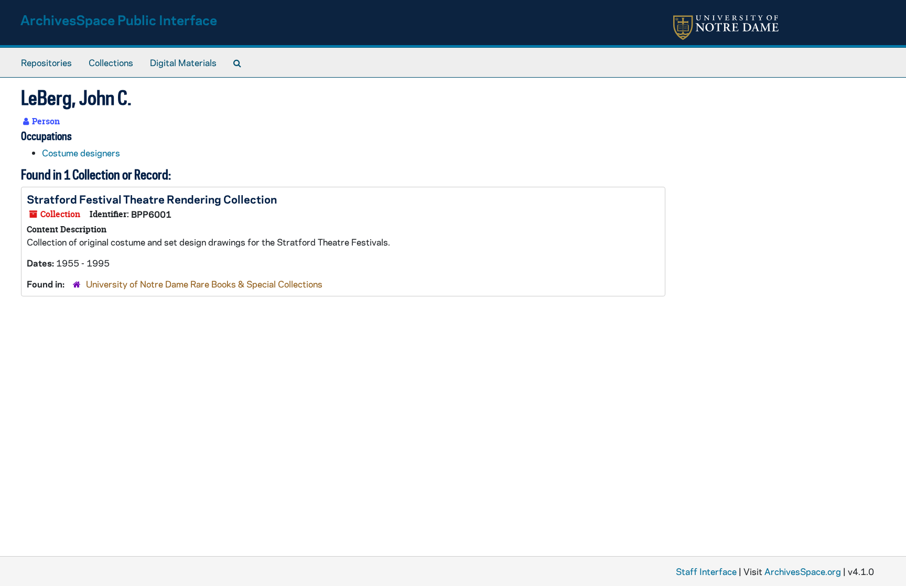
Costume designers (81, 152)
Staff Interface (706, 571)
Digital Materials (183, 62)
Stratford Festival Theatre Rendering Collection (152, 198)
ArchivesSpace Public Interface (118, 19)
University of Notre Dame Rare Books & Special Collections (204, 284)
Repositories (46, 62)
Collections (111, 62)
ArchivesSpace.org (802, 571)
